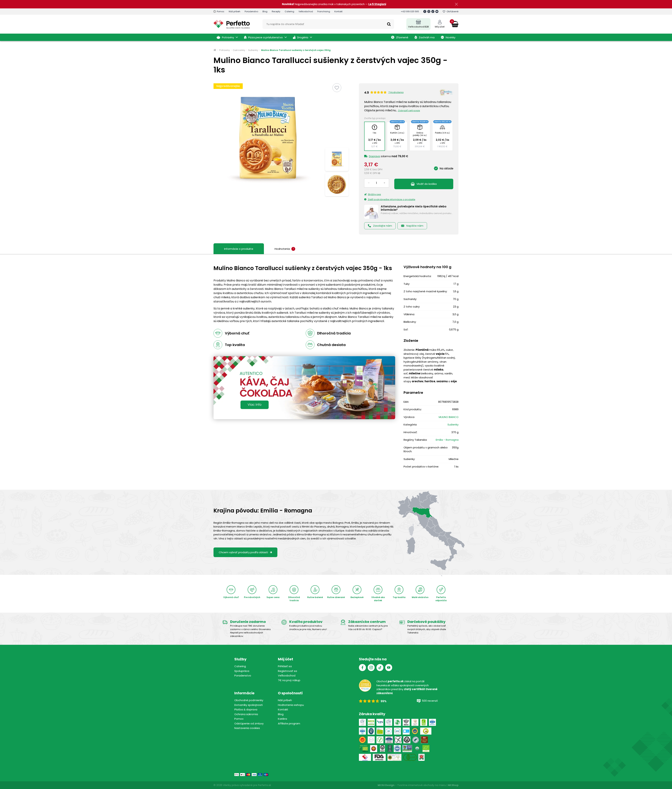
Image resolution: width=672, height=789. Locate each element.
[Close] (430, 356)
